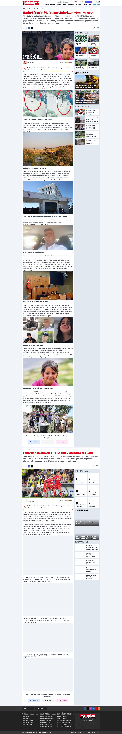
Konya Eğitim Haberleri (46, 722)
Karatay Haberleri (62, 718)
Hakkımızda (79, 723)
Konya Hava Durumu (27, 720)
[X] (88, 708)
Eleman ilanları (72, 5)
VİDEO (83, 1)
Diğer (89, 5)
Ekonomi (58, 5)
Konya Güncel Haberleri (46, 726)
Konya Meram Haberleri (64, 720)
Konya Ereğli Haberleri (63, 722)
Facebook (35, 442)
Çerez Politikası (80, 727)
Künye (77, 725)
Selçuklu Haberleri (62, 716)
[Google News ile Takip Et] (68, 62)
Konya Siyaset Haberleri (46, 716)
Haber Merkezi (31, 62)
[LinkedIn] (93, 708)
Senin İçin (90, 1)
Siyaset (65, 5)
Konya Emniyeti (26, 718)
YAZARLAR (76, 1)
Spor (79, 5)
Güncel (52, 5)
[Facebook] (85, 708)
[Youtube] (96, 708)
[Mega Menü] (99, 2)
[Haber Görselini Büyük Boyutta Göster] (48, 45)
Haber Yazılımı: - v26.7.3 (85, 732)
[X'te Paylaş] (32, 28)
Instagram (63, 442)
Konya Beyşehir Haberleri (64, 726)
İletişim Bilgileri (91, 723)
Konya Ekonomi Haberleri (47, 718)
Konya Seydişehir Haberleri (64, 724)
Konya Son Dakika (27, 724)
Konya (47, 5)
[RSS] (99, 708)
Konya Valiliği (25, 716)
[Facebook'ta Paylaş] (29, 28)
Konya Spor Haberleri (45, 720)
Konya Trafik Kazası (27, 722)
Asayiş (85, 5)
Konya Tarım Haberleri (46, 724)
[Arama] (97, 2)
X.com (49, 442)
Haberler (25, 8)
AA (30, 500)
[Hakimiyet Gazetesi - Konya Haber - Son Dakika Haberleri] (87, 716)
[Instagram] (90, 708)
